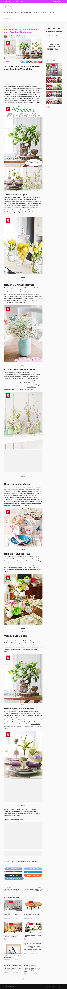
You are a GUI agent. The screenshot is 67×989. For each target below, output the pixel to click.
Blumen (8, 861)
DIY (33, 908)
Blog (10, 1)
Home (5, 1)
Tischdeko (34, 861)
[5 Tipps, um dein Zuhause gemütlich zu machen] (13, 927)
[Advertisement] (23, 461)
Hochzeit (27, 931)
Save (41, 61)
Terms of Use (22, 1)
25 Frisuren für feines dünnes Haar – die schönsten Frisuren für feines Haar (53, 80)
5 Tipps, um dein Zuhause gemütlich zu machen (11, 935)
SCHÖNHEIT (44, 12)
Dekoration (7, 26)
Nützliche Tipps (16, 907)
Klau (7, 918)
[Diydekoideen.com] (8, 6)
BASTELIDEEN (36, 12)
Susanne (11, 35)
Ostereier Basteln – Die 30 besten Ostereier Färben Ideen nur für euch (54, 87)
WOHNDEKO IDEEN (9, 931)
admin (28, 953)
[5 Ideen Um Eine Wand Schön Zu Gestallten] (13, 948)
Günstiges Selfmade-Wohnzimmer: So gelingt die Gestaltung (12, 914)
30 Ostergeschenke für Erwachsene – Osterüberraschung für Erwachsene (53, 101)
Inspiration (8, 907)
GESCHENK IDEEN (26, 12)
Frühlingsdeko (27, 861)
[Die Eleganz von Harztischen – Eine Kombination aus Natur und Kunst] (33, 905)
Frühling (20, 861)
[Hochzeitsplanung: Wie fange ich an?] (33, 927)
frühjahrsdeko (14, 861)
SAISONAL (7, 19)
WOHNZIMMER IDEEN (10, 909)
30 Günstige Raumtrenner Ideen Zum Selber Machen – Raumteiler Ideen (54, 94)
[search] (62, 1)
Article (7, 906)
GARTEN (17, 12)
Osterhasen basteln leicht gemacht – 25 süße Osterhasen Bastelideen (53, 70)
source (23, 277)
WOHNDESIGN (8, 12)
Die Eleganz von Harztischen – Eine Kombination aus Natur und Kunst (32, 914)
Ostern (56, 64)
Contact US (15, 1)
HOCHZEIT (53, 12)
